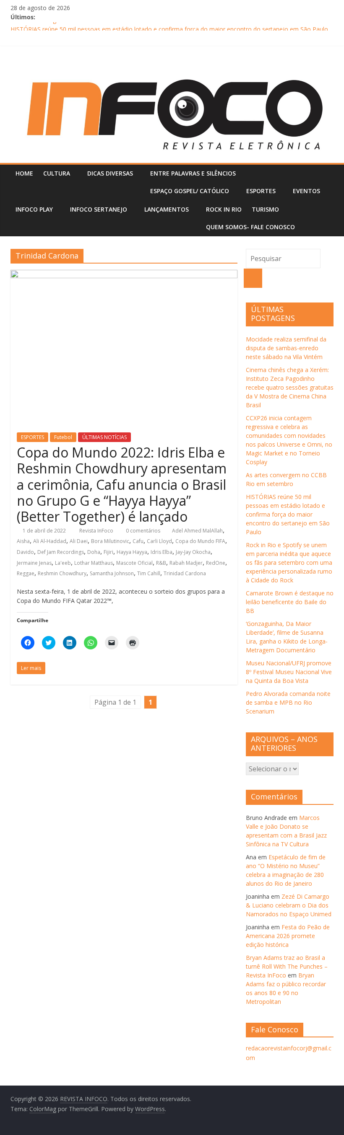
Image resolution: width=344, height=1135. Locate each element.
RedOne (215, 562)
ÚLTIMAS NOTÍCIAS (104, 437)
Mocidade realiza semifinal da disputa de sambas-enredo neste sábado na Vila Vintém (286, 348)
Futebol (63, 437)
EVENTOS (306, 191)
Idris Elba (161, 552)
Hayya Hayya (132, 552)
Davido (25, 552)
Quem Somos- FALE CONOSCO (250, 227)
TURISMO (265, 209)
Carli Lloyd (159, 541)
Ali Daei (79, 541)
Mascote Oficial (134, 562)
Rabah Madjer (186, 562)
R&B (161, 562)
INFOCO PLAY (34, 209)
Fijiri (108, 552)
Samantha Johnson (112, 573)
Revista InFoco (97, 530)
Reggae (25, 573)
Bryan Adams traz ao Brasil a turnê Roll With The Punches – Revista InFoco (287, 966)
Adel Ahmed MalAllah (197, 530)
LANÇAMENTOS (166, 209)
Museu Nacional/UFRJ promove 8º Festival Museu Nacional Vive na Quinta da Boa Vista (289, 672)
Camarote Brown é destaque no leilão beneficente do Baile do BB (290, 602)
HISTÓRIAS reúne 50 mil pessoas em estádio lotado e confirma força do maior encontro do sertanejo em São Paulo (288, 514)
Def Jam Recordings (60, 552)
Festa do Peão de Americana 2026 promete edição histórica (288, 936)
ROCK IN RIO (224, 209)
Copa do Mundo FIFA (200, 541)
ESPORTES (261, 191)
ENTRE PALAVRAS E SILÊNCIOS (193, 173)
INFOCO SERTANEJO (98, 209)
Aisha (23, 541)
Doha (93, 552)
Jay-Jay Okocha (193, 552)
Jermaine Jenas (34, 562)
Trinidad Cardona (185, 573)
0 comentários (142, 530)
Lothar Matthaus (93, 562)
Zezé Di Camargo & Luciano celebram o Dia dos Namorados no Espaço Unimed (288, 905)
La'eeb (63, 562)
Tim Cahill (148, 573)
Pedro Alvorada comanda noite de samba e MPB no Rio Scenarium (288, 702)
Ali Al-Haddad (49, 541)
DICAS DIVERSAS (110, 173)
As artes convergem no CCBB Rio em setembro (75, 26)
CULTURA (56, 173)
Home (24, 173)
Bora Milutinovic (110, 541)
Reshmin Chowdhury (62, 573)
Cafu (138, 541)
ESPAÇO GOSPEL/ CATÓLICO (189, 191)
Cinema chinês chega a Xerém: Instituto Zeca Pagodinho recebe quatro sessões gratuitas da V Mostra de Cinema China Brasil (290, 387)
